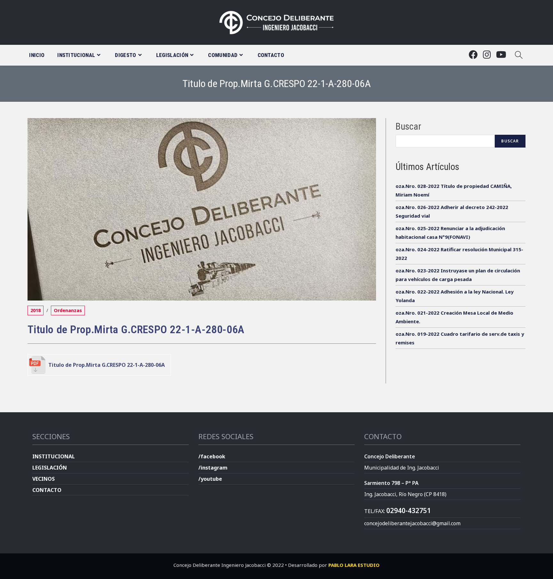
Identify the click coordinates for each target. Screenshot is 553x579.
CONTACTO (46, 490)
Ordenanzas (68, 310)
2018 (35, 310)
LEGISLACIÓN (49, 467)
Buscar (408, 126)
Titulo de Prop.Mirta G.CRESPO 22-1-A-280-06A (106, 364)
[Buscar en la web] (518, 55)
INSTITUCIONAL (53, 456)
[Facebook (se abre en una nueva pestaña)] (473, 54)
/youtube (210, 478)
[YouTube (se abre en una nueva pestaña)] (501, 54)
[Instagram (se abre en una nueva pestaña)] (486, 54)
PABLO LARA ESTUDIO (354, 565)
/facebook (211, 456)
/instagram (213, 467)
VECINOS (43, 478)
